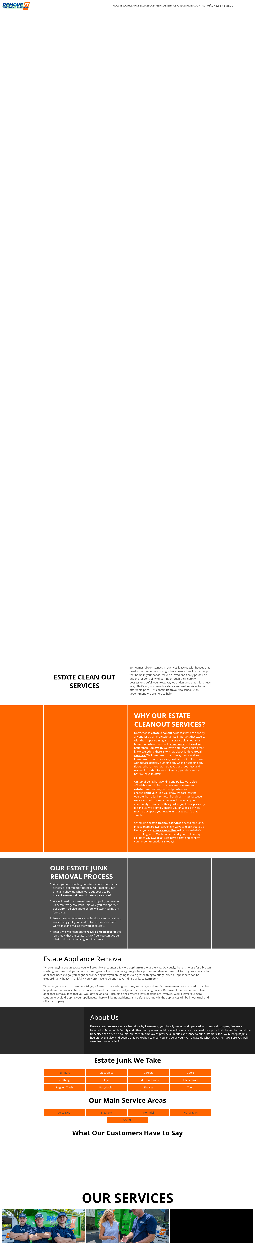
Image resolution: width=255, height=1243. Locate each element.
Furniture (64, 1072)
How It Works (122, 5)
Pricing (190, 5)
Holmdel (148, 1112)
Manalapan (191, 1112)
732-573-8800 (223, 5)
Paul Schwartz (219, 1174)
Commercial (157, 5)
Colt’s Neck (64, 1112)
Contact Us (202, 5)
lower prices (193, 804)
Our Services (140, 5)
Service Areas (175, 5)
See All (127, 1120)
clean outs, (177, 744)
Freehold (106, 1112)
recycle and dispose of (101, 931)
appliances (136, 967)
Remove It (173, 690)
